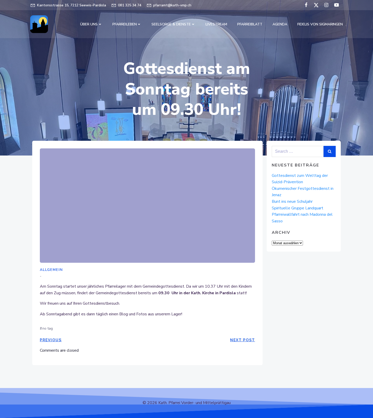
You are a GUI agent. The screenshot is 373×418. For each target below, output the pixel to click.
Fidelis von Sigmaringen (320, 24)
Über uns (89, 24)
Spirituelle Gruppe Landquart (297, 208)
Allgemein (51, 269)
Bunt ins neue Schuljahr (292, 201)
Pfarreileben (124, 24)
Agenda (280, 24)
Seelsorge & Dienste (171, 24)
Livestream (216, 24)
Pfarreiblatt (249, 24)
